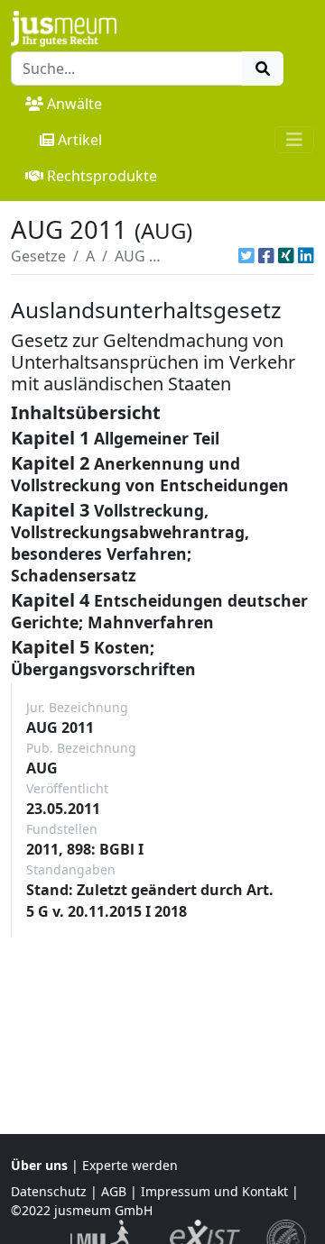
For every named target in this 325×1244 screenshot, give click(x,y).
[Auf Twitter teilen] (246, 256)
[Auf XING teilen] (286, 256)
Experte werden (130, 1165)
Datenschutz (49, 1191)
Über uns (39, 1165)
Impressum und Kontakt (214, 1191)
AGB (113, 1191)
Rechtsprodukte (102, 176)
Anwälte (74, 104)
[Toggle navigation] (294, 139)
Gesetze (38, 256)
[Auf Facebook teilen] (266, 256)
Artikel (80, 140)
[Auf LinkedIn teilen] (306, 256)
